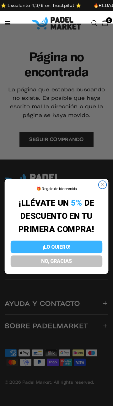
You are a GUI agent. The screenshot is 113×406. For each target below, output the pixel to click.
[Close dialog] (103, 185)
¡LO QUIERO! (56, 247)
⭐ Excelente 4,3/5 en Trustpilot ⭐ (40, 5)
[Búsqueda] (94, 23)
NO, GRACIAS (56, 261)
